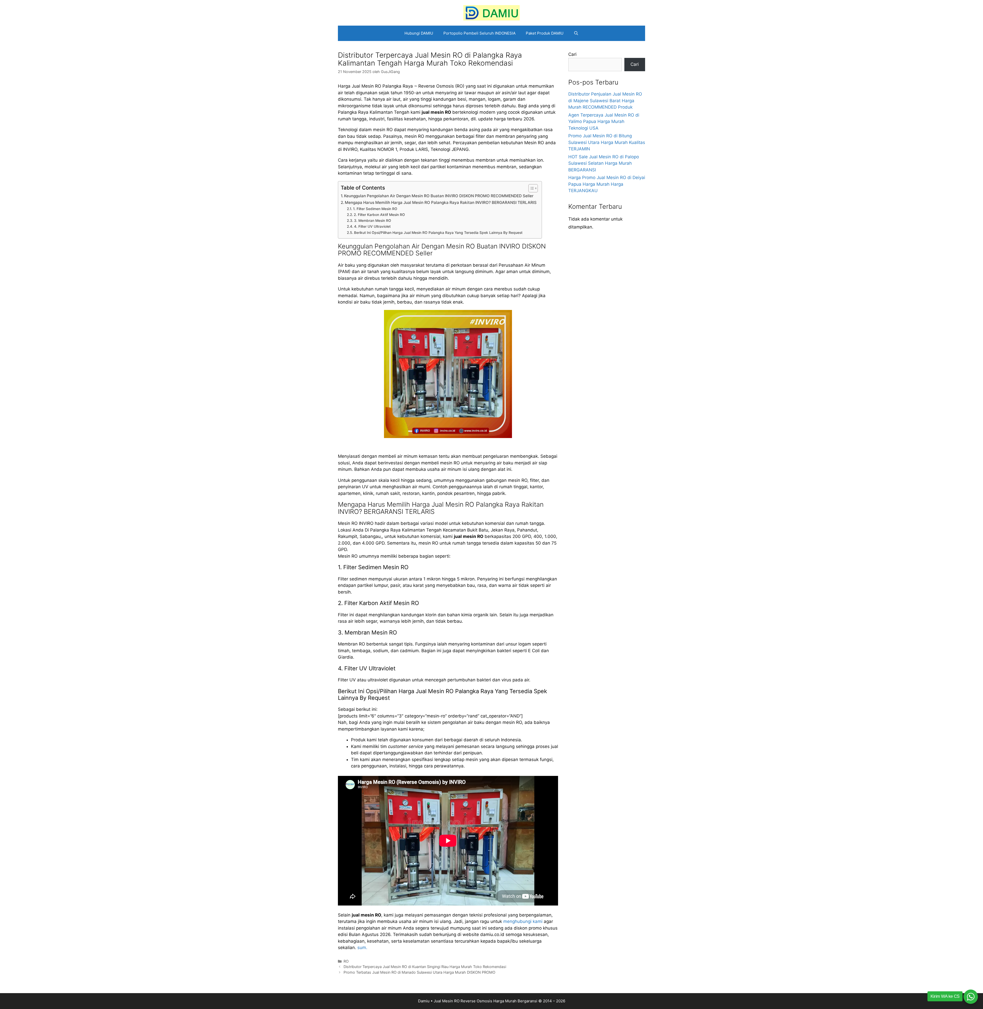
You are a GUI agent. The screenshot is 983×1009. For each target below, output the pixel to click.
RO (346, 961)
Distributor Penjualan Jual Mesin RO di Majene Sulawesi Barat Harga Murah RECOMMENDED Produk (605, 100)
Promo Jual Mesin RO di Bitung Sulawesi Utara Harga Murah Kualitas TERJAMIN (606, 142)
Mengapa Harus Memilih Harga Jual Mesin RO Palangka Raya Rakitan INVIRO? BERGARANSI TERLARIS (441, 202)
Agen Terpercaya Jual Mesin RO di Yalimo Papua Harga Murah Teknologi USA (603, 121)
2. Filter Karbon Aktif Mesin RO (379, 215)
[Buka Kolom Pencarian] (576, 33)
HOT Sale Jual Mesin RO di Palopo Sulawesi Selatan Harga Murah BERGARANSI (603, 163)
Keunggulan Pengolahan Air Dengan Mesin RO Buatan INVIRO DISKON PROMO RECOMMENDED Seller (438, 195)
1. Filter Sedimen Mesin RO (375, 209)
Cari (572, 54)
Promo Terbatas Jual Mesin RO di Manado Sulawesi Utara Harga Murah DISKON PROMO (419, 972)
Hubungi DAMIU (418, 33)
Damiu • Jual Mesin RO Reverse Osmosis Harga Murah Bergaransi (477, 1000)
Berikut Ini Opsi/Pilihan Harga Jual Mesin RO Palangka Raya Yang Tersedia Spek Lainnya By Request (438, 233)
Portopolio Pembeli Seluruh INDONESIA (479, 33)
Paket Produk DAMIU (544, 33)
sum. (362, 947)
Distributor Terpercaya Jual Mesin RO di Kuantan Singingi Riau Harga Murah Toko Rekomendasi (425, 966)
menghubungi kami (522, 921)
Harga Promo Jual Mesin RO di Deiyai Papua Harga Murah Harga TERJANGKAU (606, 184)
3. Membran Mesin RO (372, 221)
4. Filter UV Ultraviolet (372, 226)
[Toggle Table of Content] (531, 188)
